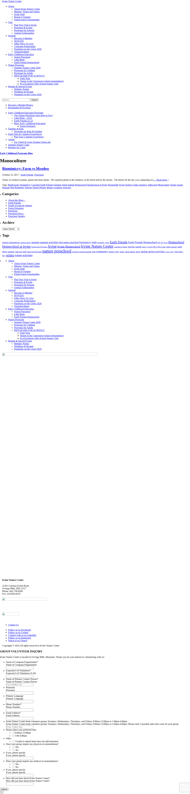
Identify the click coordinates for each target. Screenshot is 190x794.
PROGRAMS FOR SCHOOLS (29, 76)
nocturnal (75, 252)
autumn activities (49, 242)
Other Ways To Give (24, 43)
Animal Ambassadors (24, 33)
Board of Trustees (22, 17)
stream (49, 187)
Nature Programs (16, 65)
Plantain (6, 187)
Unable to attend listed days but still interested (36, 741)
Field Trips (25, 78)
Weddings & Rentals (23, 92)
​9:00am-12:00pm (23, 732)
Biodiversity (13, 185)
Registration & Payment (19, 107)
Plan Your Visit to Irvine (25, 25)
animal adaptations (11, 242)
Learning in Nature (120, 247)
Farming (57, 185)
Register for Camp (16, 147)
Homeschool (81, 185)
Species (28, 187)
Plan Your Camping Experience (29, 137)
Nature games (176, 185)
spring (144, 251)
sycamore (57, 187)
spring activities (156, 251)
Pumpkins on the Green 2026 (28, 49)
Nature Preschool (22, 57)
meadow (143, 185)
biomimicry (25, 185)
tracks (168, 252)
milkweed (152, 185)
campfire (100, 242)
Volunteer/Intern (21, 51)
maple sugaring (171, 247)
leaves (144, 247)
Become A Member (23, 38)
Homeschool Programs (39, 247)
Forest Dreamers (27, 126)
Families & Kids (15, 129)
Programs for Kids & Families (28, 131)
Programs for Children (24, 70)
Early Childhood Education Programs (25, 112)
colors (107, 242)
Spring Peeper (39, 187)
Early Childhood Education (21, 54)
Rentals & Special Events (20, 86)
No (16, 750)
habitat (71, 185)
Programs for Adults (23, 73)
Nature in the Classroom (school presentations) (42, 81)
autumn (35, 242)
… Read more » (161, 180)
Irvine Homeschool (68, 246)
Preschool (39, 175)
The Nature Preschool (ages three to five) (33, 115)
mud (24, 251)
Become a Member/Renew (20, 105)
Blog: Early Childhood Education (30, 123)
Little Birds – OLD (23, 118)
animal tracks (25, 242)
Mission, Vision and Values (27, 11)
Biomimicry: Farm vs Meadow (25, 168)
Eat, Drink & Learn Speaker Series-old (32, 142)
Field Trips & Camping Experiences (25, 134)
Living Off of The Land (156, 247)
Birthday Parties (21, 89)
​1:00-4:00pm (21, 735)
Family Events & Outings (20, 205)
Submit (4, 789)
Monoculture (163, 185)
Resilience (19, 187)
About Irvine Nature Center (27, 9)
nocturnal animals (85, 252)
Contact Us (13, 625)
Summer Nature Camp (18, 145)
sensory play (114, 251)
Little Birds (19, 59)
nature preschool (56, 251)
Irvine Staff (19, 14)
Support (12, 35)
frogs (166, 242)
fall (158, 242)
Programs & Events (23, 27)
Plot (12, 187)
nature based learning (34, 252)
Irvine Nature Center (128, 185)
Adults (11, 139)
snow (138, 251)
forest (64, 185)
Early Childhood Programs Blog (16, 153)
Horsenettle (113, 185)
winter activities (24, 255)
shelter (122, 252)
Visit (10, 22)
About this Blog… (17, 200)
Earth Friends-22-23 (23, 121)
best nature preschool (69, 242)
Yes (17, 747)
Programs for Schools (24, 30)
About (11, 6)
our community (100, 251)
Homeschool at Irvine (97, 185)
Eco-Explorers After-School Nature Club (39, 84)
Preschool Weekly (16, 216)
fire (162, 243)
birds (94, 242)
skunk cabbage (130, 252)
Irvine (52, 246)
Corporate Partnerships (24, 46)
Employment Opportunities (26, 19)
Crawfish (35, 185)
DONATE (19, 41)
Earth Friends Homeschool (26, 62)
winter (10, 255)
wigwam (67, 187)
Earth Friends (27, 175)
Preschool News (15, 213)
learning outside (134, 247)
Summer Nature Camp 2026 (27, 68)
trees (172, 252)
